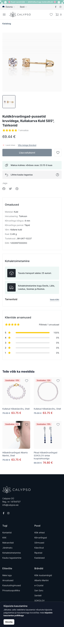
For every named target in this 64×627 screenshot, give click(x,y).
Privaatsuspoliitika (11, 590)
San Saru (38, 590)
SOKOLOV (39, 600)
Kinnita (9, 622)
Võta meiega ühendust (27, 145)
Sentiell (37, 595)
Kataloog (6, 23)
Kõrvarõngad (40, 537)
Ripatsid (38, 552)
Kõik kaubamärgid (43, 575)
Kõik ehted (39, 532)
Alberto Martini (41, 580)
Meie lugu (7, 575)
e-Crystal (38, 585)
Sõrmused (39, 542)
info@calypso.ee (10, 505)
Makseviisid (8, 542)
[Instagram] (60, 7)
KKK (4, 537)
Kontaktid (7, 532)
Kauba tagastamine (11, 557)
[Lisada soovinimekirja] (26, 380)
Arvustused (7, 580)
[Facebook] (55, 7)
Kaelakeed (39, 557)
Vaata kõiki (54, 299)
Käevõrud (39, 547)
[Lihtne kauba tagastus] (57, 174)
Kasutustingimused (11, 585)
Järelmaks (7, 547)
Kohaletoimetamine (11, 552)
